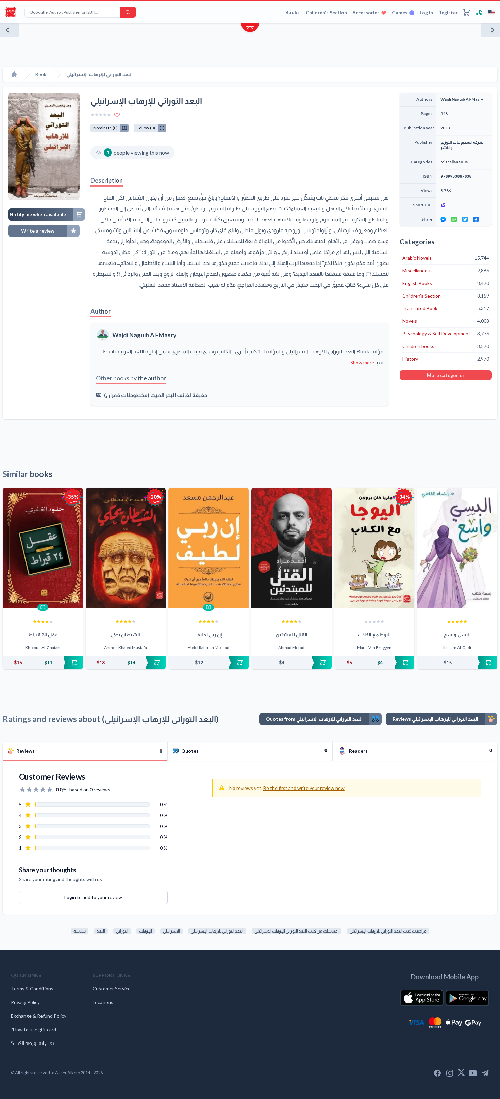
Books (292, 12)
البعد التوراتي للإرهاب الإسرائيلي (217, 931)
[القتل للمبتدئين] (291, 548)
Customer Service (112, 988)
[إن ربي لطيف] (208, 548)
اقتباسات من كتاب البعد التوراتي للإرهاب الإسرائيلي (296, 931)
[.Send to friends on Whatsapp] (454, 219)
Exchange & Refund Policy (38, 1016)
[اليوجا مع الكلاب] (374, 548)
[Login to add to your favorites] (117, 115)
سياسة (79, 931)
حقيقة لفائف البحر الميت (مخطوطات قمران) (155, 395)
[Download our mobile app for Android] (467, 998)
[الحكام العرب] (490, 30)
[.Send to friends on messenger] (443, 219)
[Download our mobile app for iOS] (422, 998)
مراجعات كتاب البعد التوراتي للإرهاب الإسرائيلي (388, 931)
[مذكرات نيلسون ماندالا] (9, 30)
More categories (446, 375)
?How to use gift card (33, 1029)
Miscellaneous (454, 161)
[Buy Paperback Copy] (43, 662)
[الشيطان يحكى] (126, 548)
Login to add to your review (93, 897)
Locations (103, 1002)
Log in (426, 12)
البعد (101, 931)
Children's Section (326, 12)
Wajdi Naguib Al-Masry (144, 335)
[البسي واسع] (457, 548)
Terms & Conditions (32, 988)
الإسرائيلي (171, 931)
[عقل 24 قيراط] (43, 548)
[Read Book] (42, 607)
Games (399, 12)
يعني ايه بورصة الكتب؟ (32, 1043)
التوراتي (122, 931)
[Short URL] (464, 205)
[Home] (14, 74)
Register (448, 12)
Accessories (366, 12)
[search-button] (128, 12)
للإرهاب (145, 931)
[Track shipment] (479, 12)
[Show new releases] (250, 28)
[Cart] (466, 12)
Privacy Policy (25, 1002)
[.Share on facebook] (476, 219)
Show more (362, 362)
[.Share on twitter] (465, 219)
